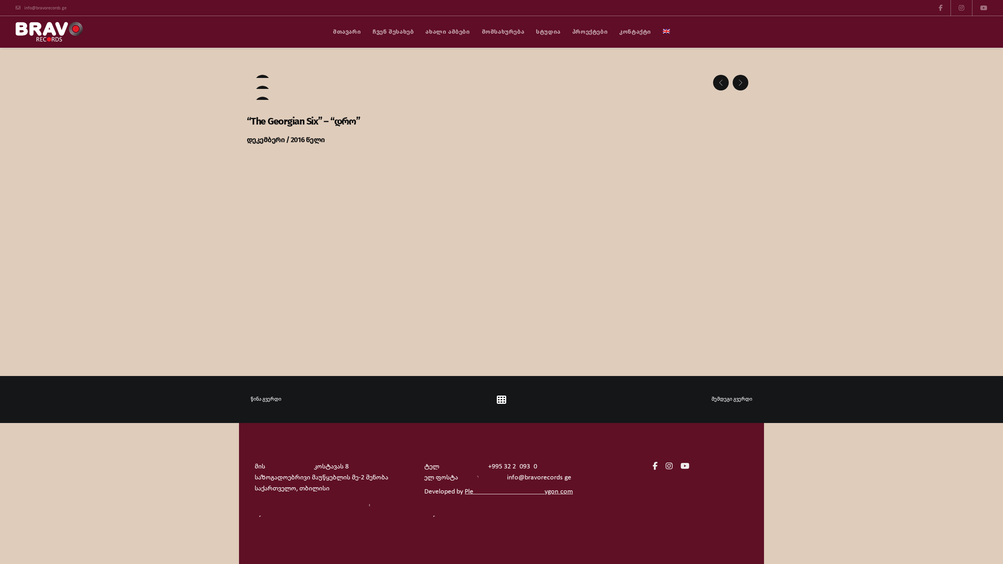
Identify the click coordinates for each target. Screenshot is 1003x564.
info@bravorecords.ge (45, 8)
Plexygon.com (519, 491)
